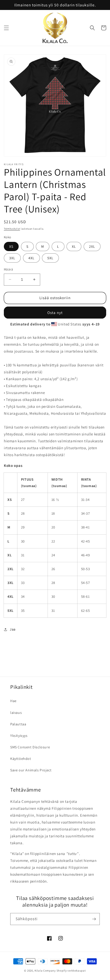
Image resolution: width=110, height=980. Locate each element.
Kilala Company (45, 970)
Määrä (8, 269)
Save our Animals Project (30, 770)
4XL (31, 258)
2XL (92, 246)
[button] (6, 27)
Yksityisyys (19, 735)
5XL (50, 258)
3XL (12, 258)
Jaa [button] (13, 629)
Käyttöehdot (20, 758)
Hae (13, 701)
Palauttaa (18, 724)
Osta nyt (55, 312)
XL (74, 246)
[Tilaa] (94, 919)
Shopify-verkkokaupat (71, 970)
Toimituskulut (12, 228)
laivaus (16, 712)
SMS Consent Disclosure (30, 747)
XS (11, 246)
